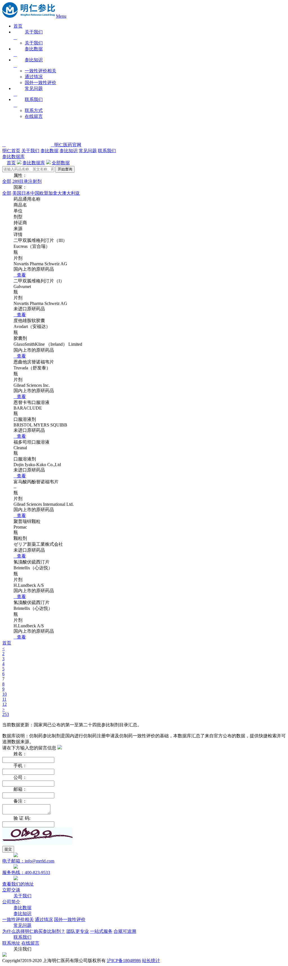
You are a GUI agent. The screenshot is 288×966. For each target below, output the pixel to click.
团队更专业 (77, 931)
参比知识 (69, 150)
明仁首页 (11, 150)
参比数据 (49, 150)
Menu (61, 16)
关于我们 (34, 43)
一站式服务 (101, 931)
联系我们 (107, 150)
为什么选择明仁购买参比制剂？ (33, 931)
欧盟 (43, 193)
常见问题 (88, 150)
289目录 (20, 181)
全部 (6, 181)
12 (4, 704)
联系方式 (34, 110)
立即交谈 (11, 890)
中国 (34, 193)
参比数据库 (13, 156)
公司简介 (11, 901)
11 (4, 699)
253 (5, 714)
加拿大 (55, 193)
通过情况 (34, 76)
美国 (16, 193)
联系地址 (11, 943)
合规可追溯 (125, 931)
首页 (18, 26)
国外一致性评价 (40, 82)
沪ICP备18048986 (124, 960)
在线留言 (34, 116)
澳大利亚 (71, 193)
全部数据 (61, 162)
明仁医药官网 (66, 144)
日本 (25, 193)
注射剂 (35, 181)
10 (4, 694)
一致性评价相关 (40, 70)
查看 (20, 275)
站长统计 (151, 960)
